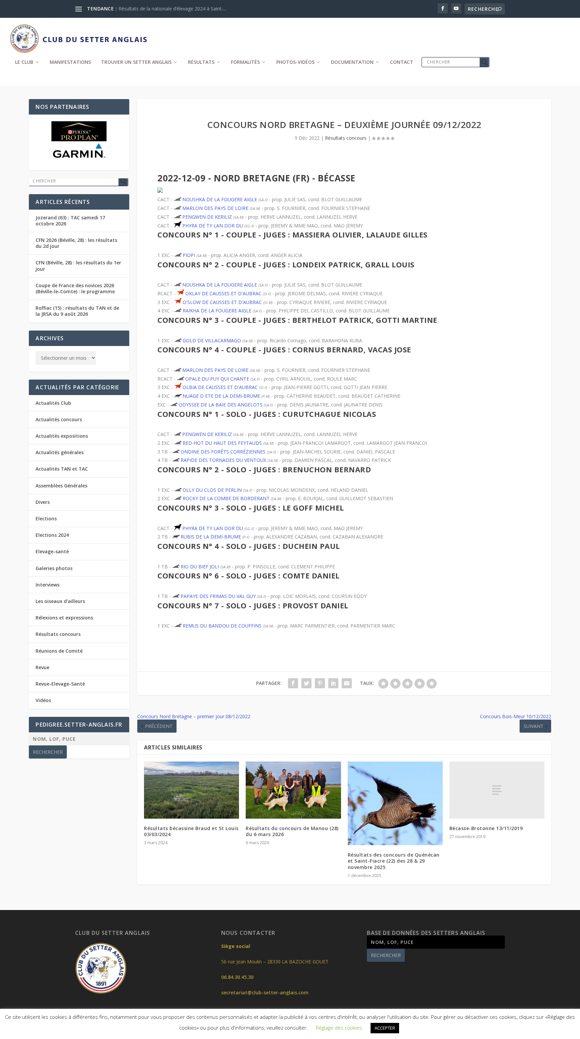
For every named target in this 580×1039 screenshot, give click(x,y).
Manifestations (70, 62)
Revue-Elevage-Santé (60, 684)
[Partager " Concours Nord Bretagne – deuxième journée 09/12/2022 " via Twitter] (306, 683)
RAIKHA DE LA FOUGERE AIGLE (217, 310)
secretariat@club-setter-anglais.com (264, 992)
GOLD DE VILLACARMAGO (212, 340)
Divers (43, 502)
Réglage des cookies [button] (339, 1027)
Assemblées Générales (61, 485)
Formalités (245, 62)
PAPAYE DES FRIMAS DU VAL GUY (218, 596)
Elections (46, 518)
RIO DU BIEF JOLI (200, 566)
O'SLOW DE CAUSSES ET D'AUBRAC (222, 302)
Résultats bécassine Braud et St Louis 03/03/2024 (191, 831)
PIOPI (189, 255)
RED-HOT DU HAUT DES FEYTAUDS (222, 443)
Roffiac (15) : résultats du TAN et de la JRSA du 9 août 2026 (77, 311)
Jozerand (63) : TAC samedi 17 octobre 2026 (70, 220)
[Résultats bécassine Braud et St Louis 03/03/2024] (191, 790)
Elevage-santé (52, 551)
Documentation (352, 62)
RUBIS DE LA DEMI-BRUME (211, 536)
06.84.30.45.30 (237, 977)
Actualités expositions (62, 436)
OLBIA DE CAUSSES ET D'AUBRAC (220, 387)
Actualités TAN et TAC (62, 469)
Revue (42, 667)
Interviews (47, 584)
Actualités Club (53, 403)
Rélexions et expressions (64, 617)
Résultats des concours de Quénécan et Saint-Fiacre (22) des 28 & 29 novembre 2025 (394, 861)
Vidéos (43, 700)
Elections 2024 (52, 535)
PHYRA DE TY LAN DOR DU (212, 225)
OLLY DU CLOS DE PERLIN (212, 490)
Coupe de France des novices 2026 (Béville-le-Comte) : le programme (75, 288)
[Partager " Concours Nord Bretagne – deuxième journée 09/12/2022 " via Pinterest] (320, 683)
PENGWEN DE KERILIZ (207, 217)
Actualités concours (59, 419)
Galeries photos (54, 568)
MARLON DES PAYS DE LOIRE (215, 208)
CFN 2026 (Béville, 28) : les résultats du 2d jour (76, 243)
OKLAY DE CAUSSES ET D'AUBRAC (223, 293)
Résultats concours (346, 138)
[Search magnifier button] (484, 62)
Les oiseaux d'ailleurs (60, 601)
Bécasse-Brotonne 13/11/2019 (486, 828)
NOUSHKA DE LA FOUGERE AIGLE (219, 199)
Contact (401, 62)
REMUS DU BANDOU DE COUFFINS (222, 625)
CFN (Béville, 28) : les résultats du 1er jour (78, 265)
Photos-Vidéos (295, 62)
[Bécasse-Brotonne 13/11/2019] (496, 790)
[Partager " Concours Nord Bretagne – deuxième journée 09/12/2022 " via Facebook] (293, 683)
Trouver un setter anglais (136, 62)
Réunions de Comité (59, 651)
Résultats (201, 62)
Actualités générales (60, 452)
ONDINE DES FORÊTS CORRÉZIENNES (223, 451)
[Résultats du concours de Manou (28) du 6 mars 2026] (293, 790)
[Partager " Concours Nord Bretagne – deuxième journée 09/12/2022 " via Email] (346, 683)
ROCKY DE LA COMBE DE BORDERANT (226, 498)
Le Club (24, 62)
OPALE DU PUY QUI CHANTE (217, 379)
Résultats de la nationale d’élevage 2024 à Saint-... (172, 8)
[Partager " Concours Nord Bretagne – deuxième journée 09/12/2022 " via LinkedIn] (333, 683)
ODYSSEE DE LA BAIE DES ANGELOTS (220, 404)
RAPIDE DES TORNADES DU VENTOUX (223, 460)
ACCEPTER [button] (385, 1028)
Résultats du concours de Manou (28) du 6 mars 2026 (292, 831)
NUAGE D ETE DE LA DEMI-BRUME (221, 396)
